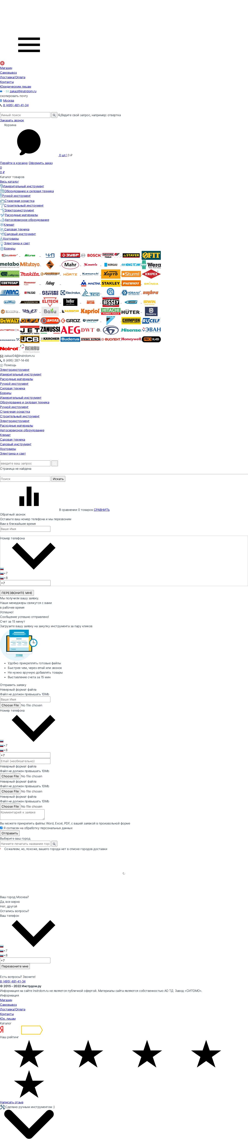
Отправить (10, 833)
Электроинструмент (19, 210)
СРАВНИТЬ (102, 510)
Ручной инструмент (16, 196)
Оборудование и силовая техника (29, 191)
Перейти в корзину (14, 163)
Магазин (6, 68)
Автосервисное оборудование (27, 220)
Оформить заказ (41, 163)
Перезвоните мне (15, 966)
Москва (8, 100)
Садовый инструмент (20, 234)
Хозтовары (11, 238)
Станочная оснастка (19, 201)
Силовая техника (12, 388)
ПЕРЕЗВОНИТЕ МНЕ (17, 593)
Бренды (9, 248)
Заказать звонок (12, 120)
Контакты (7, 82)
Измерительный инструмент (23, 186)
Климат (9, 225)
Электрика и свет (17, 243)
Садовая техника (16, 229)
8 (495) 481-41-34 (16, 105)
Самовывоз (8, 72)
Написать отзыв (11, 1102)
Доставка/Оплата (12, 77)
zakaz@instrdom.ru (23, 91)
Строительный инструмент (24, 205)
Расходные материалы (21, 215)
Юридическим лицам (15, 86)
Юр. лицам (8, 1019)
